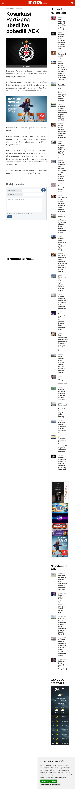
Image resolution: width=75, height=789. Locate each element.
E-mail (15, 195)
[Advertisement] (26, 237)
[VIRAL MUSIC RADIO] (36, 109)
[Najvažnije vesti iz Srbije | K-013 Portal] (37, 3)
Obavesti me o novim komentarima (20, 213)
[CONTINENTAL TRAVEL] (60, 508)
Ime (11, 190)
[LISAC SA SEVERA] (60, 492)
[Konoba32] (60, 526)
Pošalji (9, 216)
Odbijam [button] (53, 781)
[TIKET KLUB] (60, 533)
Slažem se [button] (44, 781)
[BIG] (60, 546)
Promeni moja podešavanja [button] (50, 784)
